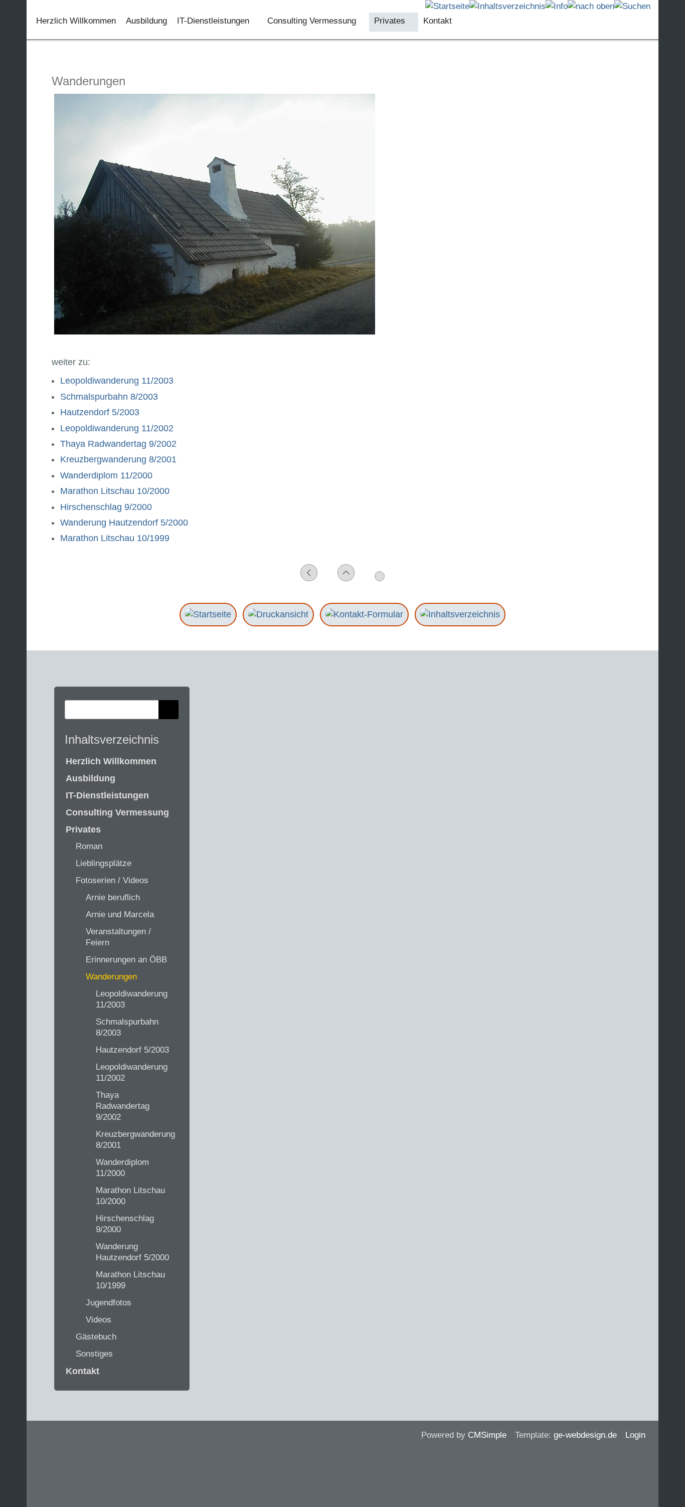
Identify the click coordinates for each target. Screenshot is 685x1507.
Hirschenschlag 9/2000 (106, 507)
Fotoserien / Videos (112, 880)
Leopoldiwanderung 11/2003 (117, 381)
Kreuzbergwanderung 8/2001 (118, 459)
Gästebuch (96, 1337)
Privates (83, 829)
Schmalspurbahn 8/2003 (109, 397)
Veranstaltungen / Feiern (118, 937)
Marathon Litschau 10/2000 (114, 491)
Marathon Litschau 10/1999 (114, 538)
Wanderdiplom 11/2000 (106, 475)
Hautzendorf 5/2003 (99, 412)
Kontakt (82, 1371)
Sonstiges (94, 1354)
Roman (89, 846)
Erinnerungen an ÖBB (126, 959)
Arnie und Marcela (120, 914)
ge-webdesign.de (585, 1435)
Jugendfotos (108, 1302)
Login (635, 1435)
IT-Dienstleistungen (107, 795)
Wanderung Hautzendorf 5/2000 (124, 523)
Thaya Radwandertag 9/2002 (118, 444)
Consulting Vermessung (117, 812)
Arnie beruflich (113, 897)
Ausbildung (90, 778)
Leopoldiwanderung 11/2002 (117, 428)
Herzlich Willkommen (111, 761)
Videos (98, 1319)
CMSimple (487, 1435)
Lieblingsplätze (103, 863)
